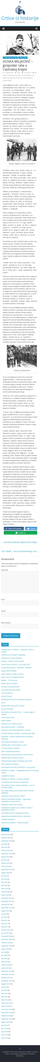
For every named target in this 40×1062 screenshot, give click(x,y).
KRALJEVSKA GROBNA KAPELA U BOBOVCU (16, 816)
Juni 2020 (4, 955)
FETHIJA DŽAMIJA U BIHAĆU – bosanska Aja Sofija (18, 733)
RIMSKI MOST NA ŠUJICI (9, 684)
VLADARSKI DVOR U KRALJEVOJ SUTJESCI (15, 813)
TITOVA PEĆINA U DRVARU (10, 748)
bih (35, 73)
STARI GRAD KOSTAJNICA (10, 764)
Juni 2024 (4, 844)
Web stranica (5, 623)
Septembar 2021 (6, 908)
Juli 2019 (4, 987)
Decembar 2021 (6, 898)
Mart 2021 (4, 927)
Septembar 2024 (6, 841)
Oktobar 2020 (5, 943)
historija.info (19, 78)
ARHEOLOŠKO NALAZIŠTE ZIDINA (12, 706)
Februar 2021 (5, 930)
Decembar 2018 (6, 1009)
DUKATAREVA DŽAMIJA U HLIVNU (12, 742)
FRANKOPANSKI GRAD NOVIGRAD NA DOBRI (16, 761)
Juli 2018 (4, 1025)
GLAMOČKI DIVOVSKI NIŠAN (10, 690)
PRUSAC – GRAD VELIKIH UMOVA (12, 661)
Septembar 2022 (6, 869)
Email (3, 611)
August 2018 (5, 1022)
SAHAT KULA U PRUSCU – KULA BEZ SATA (15, 664)
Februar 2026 (5, 834)
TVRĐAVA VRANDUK (8, 819)
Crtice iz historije (20, 18)
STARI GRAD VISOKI (8, 717)
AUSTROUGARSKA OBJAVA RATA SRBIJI (19, 542)
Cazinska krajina (25, 75)
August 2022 (5, 873)
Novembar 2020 (6, 939)
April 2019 (4, 997)
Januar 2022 (5, 895)
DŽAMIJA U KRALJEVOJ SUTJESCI (12, 805)
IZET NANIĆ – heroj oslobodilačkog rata (20, 551)
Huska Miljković (27, 78)
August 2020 (5, 949)
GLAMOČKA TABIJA (7, 776)
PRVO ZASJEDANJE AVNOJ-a (10, 751)
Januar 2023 (5, 866)
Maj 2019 (4, 993)
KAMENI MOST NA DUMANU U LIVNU (14, 745)
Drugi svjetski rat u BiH (10, 58)
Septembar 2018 (6, 1019)
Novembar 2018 (6, 1012)
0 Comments (27, 73)
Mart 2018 (4, 1038)
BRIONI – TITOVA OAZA (9, 680)
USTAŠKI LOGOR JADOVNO (10, 687)
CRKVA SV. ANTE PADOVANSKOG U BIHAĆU (16, 730)
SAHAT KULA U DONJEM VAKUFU (12, 677)
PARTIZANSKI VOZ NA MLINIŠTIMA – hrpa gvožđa (18, 767)
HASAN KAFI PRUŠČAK (8, 671)
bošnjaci (17, 75)
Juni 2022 (4, 879)
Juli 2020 (4, 952)
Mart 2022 (4, 889)
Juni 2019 (4, 990)
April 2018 (4, 1035)
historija (12, 78)
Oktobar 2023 (5, 850)
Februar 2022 (5, 892)
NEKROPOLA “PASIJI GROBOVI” (11, 658)
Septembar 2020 (6, 946)
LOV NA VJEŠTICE (7, 693)
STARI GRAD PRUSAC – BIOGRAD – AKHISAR (16, 668)
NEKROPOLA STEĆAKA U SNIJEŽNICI (13, 655)
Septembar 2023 (6, 854)
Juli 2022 (4, 876)
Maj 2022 (4, 882)
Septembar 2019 (6, 981)
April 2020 (4, 962)
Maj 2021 (4, 920)
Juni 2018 (4, 1028)
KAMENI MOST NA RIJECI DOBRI (12, 758)
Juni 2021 (4, 917)
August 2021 (5, 911)
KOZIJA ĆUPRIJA (6, 696)
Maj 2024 (4, 847)
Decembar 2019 (6, 971)
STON (3, 703)
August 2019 (5, 984)
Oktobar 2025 (5, 838)
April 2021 (4, 923)
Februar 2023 (5, 863)
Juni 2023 (4, 860)
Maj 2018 (4, 1032)
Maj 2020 (4, 958)
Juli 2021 (4, 914)
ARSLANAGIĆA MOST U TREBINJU (12, 727)
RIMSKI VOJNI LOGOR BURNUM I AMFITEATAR (17, 755)
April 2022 (4, 885)
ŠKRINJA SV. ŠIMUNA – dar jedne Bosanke (15, 779)
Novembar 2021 (6, 901)
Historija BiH (23, 58)
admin (19, 73)
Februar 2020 (5, 965)
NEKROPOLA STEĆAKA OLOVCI (11, 724)
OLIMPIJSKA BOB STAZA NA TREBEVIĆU (14, 782)
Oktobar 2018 (5, 1016)
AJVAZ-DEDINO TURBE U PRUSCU (12, 674)
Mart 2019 (4, 1000)
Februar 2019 (5, 1003)
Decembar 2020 (6, 936)
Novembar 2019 (6, 974)
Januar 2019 (5, 1006)
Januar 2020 (5, 968)
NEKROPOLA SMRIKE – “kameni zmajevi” (15, 823)
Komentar (4, 570)
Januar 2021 (5, 933)
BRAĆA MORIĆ (6, 721)
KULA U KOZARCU (7, 709)
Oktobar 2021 (5, 904)
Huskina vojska (7, 80)
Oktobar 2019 (5, 978)
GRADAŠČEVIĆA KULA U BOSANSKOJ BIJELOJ (16, 699)
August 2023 (5, 857)
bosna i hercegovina (9, 75)
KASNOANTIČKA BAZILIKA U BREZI (13, 796)
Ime (3, 599)
